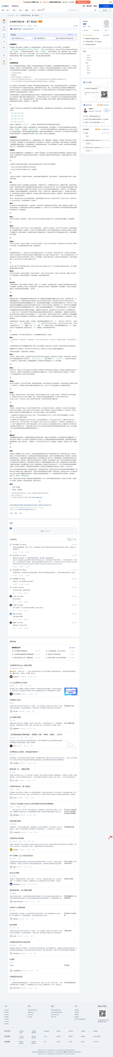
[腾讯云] (5, 6)
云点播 (70, 1041)
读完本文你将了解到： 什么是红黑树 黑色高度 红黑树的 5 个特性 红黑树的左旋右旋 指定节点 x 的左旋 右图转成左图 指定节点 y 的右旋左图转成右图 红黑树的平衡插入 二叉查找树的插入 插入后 (36, 897)
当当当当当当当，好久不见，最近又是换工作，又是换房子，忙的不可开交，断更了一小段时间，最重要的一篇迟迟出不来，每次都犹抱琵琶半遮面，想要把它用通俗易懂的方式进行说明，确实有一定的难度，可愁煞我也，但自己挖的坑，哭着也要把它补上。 (36, 811)
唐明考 (14, 622)
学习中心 (6, 1019)
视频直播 (34, 1032)
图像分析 (83, 1036)
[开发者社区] (15, 6)
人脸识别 (21, 1036)
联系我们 (77, 1014)
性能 (29, 841)
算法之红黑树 (14, 873)
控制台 (95, 6)
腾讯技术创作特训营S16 (17, 668)
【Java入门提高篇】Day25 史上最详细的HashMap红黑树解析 (31, 803)
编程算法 (14, 876)
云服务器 (34, 1031)
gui (11, 513)
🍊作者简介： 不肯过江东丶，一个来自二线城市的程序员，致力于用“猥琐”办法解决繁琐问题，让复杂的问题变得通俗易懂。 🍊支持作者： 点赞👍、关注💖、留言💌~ (42, 672)
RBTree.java (25, 475)
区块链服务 (46, 1031)
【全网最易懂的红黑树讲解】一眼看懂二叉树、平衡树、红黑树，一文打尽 (36, 734)
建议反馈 (89, 6)
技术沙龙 (6, 1014)
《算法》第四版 (15, 487)
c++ (17, 685)
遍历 (22, 737)
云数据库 (83, 1031)
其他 (13, 703)
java (16, 513)
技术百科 (6, 1021)
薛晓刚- (91, 109)
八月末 (14, 596)
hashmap (18, 806)
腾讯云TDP (53, 1017)
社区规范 (77, 1010)
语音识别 (34, 1038)
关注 (107, 26)
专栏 (17, 15)
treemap (18, 789)
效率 (24, 841)
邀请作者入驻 (31, 1012)
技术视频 (6, 1017)
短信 (45, 1041)
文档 (83, 6)
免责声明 (77, 1012)
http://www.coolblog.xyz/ (35, 497)
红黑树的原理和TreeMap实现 (20, 942)
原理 (33, 841)
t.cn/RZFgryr (68, 466)
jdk (20, 513)
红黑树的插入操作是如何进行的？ (66, 38)
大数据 (82, 1041)
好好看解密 (15, 578)
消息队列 (58, 1031)
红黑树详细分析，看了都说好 (20, 786)
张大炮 (14, 605)
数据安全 (21, 1041)
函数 (13, 685)
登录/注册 (106, 6)
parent (21, 685)
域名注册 (21, 1031)
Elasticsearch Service (89, 150)
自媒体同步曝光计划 (32, 1010)
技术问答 (6, 1012)
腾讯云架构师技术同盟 (56, 1012)
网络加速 (71, 1031)
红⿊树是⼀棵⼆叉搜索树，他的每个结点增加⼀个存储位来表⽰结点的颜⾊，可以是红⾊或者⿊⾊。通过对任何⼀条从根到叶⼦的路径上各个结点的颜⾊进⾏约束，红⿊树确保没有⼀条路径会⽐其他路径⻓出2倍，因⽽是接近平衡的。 (36, 689)
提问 (106, 110)
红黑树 (13, 460)
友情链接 (77, 1017)
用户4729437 (16, 544)
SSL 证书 (21, 1038)
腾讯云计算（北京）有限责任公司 (47, 1054)
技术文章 (6, 1010)
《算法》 (36, 133)
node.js (13, 858)
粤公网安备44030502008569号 (73, 1052)
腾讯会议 (34, 1036)
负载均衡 (34, 1041)
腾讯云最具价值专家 (56, 1010)
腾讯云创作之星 (55, 1014)
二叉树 (13, 720)
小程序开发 (96, 1041)
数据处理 (14, 893)
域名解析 (95, 1031)
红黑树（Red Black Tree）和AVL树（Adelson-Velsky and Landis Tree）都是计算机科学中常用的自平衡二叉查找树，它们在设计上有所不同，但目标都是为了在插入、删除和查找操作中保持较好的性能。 (43, 845)
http (18, 928)
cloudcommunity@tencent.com (25, 509)
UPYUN (15, 587)
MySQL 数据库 (96, 1036)
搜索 (95, 10)
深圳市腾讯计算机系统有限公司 (39, 1052)
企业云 (45, 1036)
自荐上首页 (30, 1014)
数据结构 (31, 56)
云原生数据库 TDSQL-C (89, 143)
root (26, 685)
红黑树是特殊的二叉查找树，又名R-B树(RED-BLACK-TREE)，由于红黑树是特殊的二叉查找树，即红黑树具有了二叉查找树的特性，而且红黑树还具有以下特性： (35, 914)
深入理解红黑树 (15, 717)
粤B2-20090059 (60, 1052)
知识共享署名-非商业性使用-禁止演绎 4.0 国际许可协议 (31, 505)
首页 (3, 10)
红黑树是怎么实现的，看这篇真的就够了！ (25, 752)
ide (12, 962)
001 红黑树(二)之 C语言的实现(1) (21, 855)
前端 (87, 136)
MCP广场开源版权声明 (80, 1019)
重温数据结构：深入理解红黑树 (21, 890)
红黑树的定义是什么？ (19, 38)
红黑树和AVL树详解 (17, 838)
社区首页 (10, 15)
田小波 (24, 544)
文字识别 (58, 1041)
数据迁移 (34, 1043)
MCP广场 (40, 10)
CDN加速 (58, 1036)
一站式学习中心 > (105, 129)
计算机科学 (14, 841)
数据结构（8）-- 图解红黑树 (20, 769)
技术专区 (6, 1023)
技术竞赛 (30, 1017)
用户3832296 (16, 570)
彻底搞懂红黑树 (15, 821)
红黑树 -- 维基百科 (17, 489)
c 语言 (18, 858)
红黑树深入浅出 (15, 700)
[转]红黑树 (13, 924)
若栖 (14, 614)
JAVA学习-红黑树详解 (17, 907)
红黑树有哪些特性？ (41, 38)
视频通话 (71, 1036)
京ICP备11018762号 (69, 1054)
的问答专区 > (106, 105)
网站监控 (21, 1043)
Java (24, 53)
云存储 (20, 1032)
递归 (30, 685)
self (18, 737)
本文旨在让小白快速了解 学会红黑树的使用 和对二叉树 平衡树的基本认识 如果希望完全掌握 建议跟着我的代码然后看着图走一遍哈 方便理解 (36, 741)
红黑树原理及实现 (16, 976)
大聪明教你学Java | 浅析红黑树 (21, 665)
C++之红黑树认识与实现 (18, 682)
